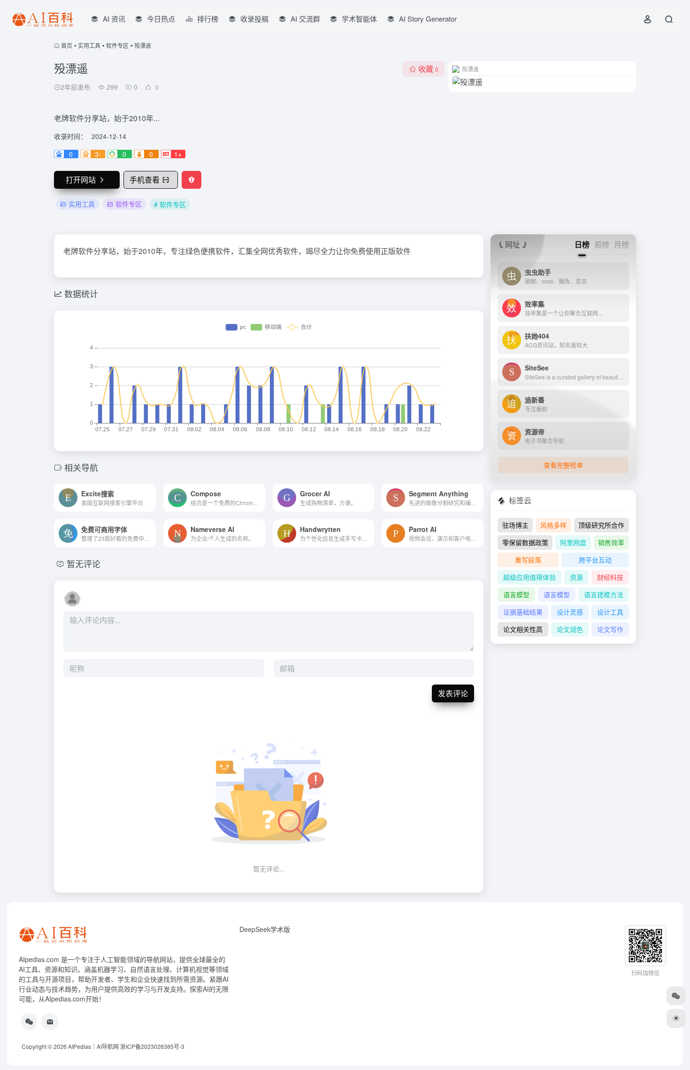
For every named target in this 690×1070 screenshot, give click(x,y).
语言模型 (516, 594)
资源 (576, 577)
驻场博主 (515, 525)
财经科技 (610, 577)
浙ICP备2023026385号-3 (152, 1046)
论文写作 (610, 629)
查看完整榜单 (563, 465)
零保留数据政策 (525, 542)
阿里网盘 (573, 542)
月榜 (621, 244)
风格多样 (553, 525)
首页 (66, 45)
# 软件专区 (170, 204)
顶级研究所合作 (601, 525)
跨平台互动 (595, 559)
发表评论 (453, 693)
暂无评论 (83, 563)
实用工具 (89, 45)
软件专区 (117, 45)
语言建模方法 (603, 594)
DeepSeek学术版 (264, 929)
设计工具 (610, 611)
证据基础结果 (523, 611)
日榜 (582, 244)
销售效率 (611, 542)
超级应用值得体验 (529, 577)
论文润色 (570, 629)
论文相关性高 (523, 629)
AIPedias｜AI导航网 (93, 1046)
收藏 (428, 68)
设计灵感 (570, 611)
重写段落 (528, 559)
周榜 (601, 244)
